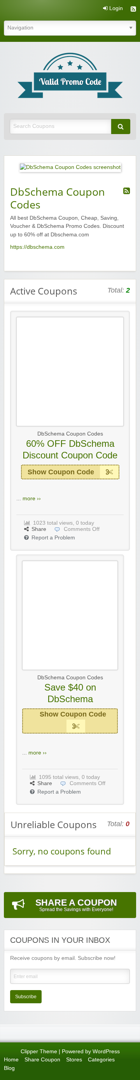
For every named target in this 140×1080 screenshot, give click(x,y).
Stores (74, 1060)
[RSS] (133, 10)
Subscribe (26, 996)
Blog (9, 1068)
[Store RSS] (126, 191)
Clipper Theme (39, 1051)
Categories (101, 1060)
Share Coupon (42, 1060)
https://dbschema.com (37, 247)
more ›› (32, 498)
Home (11, 1060)
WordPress (106, 1051)
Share (39, 529)
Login (115, 8)
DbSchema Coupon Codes (70, 434)
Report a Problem (53, 538)
